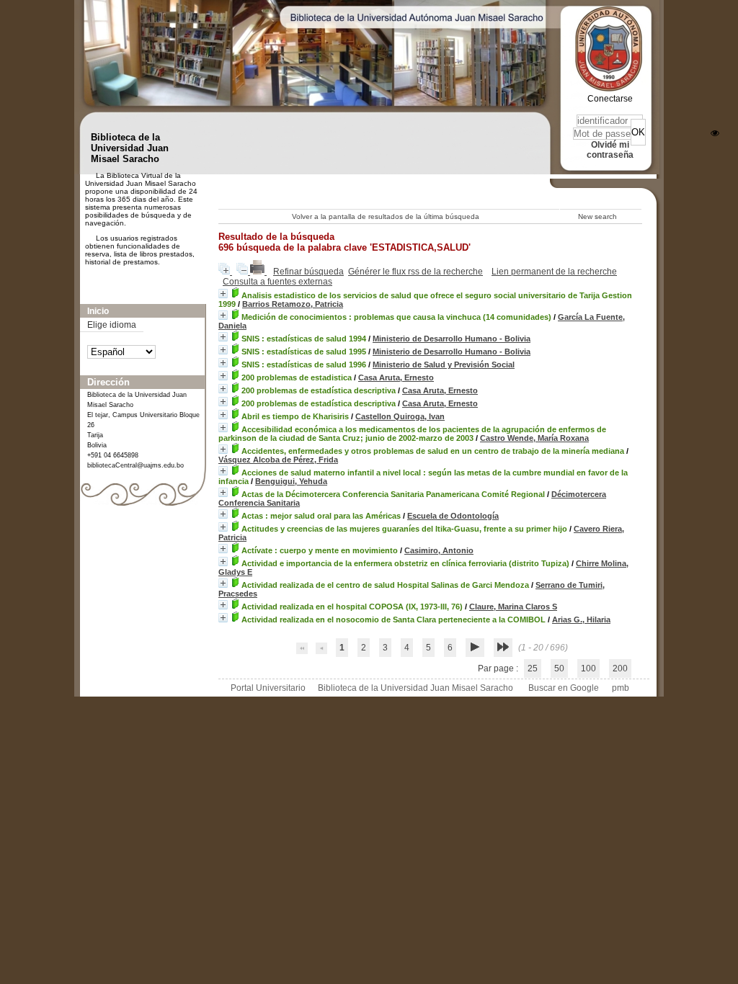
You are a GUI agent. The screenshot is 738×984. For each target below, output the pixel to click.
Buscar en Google (563, 688)
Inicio (98, 311)
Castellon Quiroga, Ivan (400, 416)
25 (533, 668)
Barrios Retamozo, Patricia (292, 304)
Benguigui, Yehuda (291, 481)
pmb (620, 688)
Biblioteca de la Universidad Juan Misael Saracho (415, 688)
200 (620, 668)
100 (588, 668)
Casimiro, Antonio (439, 550)
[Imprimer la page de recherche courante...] (258, 272)
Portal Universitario (268, 688)
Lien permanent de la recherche (554, 272)
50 (559, 668)
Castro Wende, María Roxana (534, 438)
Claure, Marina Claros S (513, 606)
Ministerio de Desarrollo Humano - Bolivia (451, 338)
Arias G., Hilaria (581, 619)
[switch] (715, 133)
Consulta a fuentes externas (277, 282)
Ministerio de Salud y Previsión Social (444, 364)
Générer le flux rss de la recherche (415, 272)
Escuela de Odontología (453, 515)
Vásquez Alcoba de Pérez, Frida (278, 459)
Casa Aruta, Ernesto (396, 377)
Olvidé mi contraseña (610, 150)
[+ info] (223, 293)
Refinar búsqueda (308, 272)
